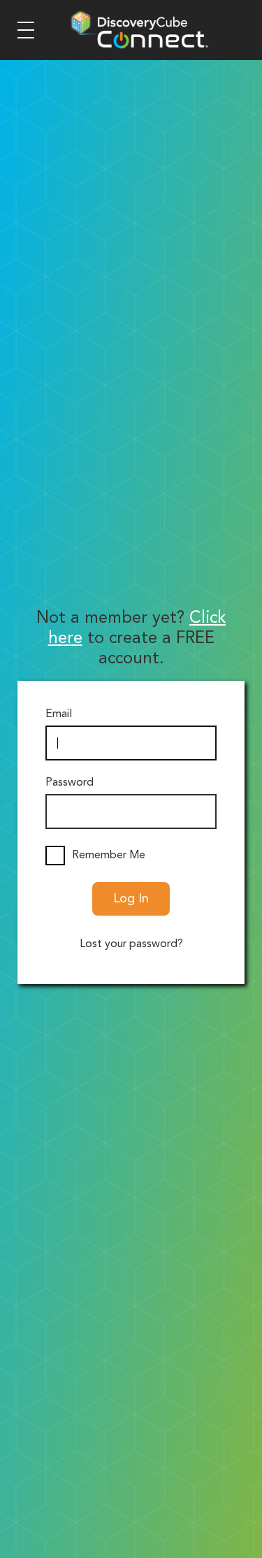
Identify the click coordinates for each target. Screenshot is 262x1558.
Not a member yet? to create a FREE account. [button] (131, 639)
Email (58, 714)
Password (69, 782)
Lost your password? (131, 944)
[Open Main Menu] (25, 30)
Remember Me (108, 855)
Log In (131, 899)
